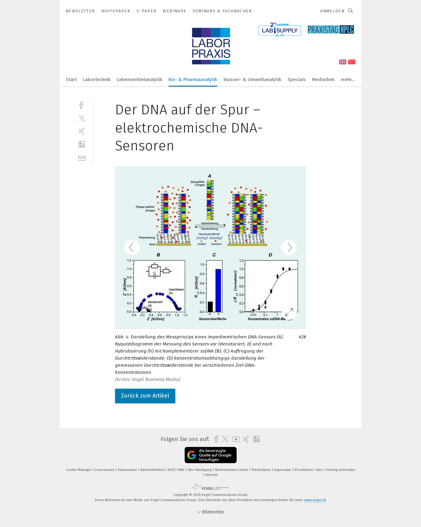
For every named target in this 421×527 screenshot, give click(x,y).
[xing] (82, 131)
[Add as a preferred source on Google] (211, 455)
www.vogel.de (315, 500)
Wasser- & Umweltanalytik (252, 79)
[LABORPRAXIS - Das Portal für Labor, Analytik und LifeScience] (71, 79)
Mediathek (323, 79)
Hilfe (182, 470)
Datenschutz (128, 470)
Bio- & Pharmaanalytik (193, 79)
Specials (297, 79)
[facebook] (82, 104)
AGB (171, 470)
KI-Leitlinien (304, 470)
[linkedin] (82, 144)
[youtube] (234, 439)
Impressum (283, 470)
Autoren (212, 475)
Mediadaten (262, 470)
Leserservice (105, 470)
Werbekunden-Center (232, 470)
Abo (320, 470)
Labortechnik (97, 79)
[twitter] (82, 118)
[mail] (82, 157)
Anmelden (332, 11)
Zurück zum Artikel (145, 395)
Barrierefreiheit (153, 470)
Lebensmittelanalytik (139, 79)
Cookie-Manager (79, 470)
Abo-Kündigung (200, 470)
